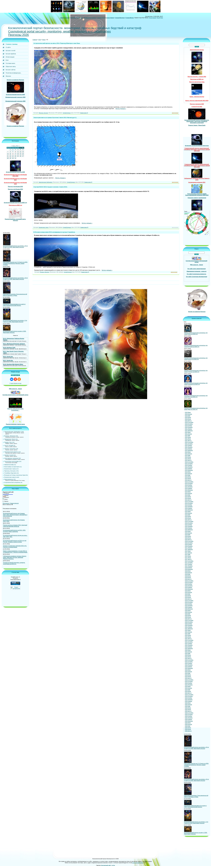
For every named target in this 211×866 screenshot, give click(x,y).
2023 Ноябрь (188, 683)
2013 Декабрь (189, 487)
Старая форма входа (15, 383)
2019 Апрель (188, 592)
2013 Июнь (188, 477)
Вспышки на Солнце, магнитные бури (14, 475)
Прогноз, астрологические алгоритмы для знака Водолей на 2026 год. (195, 346)
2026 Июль (188, 729)
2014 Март (188, 492)
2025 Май (187, 706)
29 (10, 158)
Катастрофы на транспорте (12, 467)
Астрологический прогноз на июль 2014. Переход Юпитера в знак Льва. (57, 43)
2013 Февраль (189, 470)
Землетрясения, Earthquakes (12, 432)
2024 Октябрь (189, 696)
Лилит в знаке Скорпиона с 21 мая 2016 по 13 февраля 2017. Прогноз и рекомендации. (15, 552)
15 (10, 154)
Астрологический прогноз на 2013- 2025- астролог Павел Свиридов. (14, 531)
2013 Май (187, 475)
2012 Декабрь (189, 467)
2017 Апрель (188, 553)
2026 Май (187, 726)
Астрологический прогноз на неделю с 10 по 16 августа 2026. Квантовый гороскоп (15, 278)
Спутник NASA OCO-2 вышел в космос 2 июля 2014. (50, 187)
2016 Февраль (189, 530)
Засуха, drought (8, 445)
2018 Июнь (188, 576)
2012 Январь (188, 449)
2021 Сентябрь (189, 640)
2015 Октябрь (189, 523)
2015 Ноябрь (188, 525)
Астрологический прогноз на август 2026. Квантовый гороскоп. (14, 332)
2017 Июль (188, 558)
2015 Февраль (189, 510)
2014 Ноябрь (188, 505)
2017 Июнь (188, 556)
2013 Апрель (188, 474)
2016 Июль (188, 538)
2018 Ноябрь (188, 584)
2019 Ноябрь (188, 604)
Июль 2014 (15, 146)
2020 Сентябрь (189, 620)
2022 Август (188, 658)
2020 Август (188, 619)
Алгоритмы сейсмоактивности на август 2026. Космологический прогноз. (14, 305)
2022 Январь (188, 647)
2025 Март (188, 703)
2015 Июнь (188, 516)
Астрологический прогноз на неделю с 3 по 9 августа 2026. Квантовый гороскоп (15, 321)
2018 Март (188, 571)
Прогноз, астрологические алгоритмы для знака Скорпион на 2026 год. (195, 384)
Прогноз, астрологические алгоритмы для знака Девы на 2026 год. (195, 409)
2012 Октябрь (189, 464)
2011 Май (187, 436)
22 (10, 156)
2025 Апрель (188, 705)
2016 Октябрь (189, 543)
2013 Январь (188, 469)
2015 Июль (188, 518)
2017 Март (188, 551)
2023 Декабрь (189, 685)
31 (15, 158)
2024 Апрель (188, 688)
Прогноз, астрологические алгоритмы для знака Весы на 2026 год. (195, 396)
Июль (43, 40)
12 (20, 152)
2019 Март (188, 591)
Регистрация (152, 17)
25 (18, 156)
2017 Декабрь (189, 566)
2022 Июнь (188, 655)
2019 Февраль (189, 589)
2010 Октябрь (189, 424)
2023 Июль (188, 677)
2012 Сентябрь (189, 462)
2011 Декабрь (188, 447)
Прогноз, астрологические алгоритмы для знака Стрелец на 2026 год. (195, 371)
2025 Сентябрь (189, 713)
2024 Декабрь (189, 700)
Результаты (6, 503)
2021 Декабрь (189, 645)
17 (15, 154)
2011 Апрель (188, 434)
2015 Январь (188, 508)
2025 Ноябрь (188, 716)
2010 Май (187, 416)
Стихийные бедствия (10, 473)
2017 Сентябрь (189, 561)
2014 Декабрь (189, 507)
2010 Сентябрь (189, 422)
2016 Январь (188, 528)
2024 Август (188, 693)
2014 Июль (188, 498)
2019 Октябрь (189, 602)
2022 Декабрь (189, 665)
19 (20, 154)
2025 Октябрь (189, 714)
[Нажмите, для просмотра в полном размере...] (53, 105)
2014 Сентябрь (189, 502)
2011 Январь (188, 429)
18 (18, 154)
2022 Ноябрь (188, 663)
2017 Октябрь (189, 563)
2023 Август (188, 678)
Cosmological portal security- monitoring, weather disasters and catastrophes (59, 31)
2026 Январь (188, 719)
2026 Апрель (188, 724)
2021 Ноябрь (188, 644)
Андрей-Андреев (67, 113)
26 (20, 156)
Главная (35, 40)
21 (7, 156)
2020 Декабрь (189, 625)
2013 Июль (188, 478)
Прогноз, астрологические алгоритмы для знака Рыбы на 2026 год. (195, 333)
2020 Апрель (188, 612)
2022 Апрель (188, 652)
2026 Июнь (188, 728)
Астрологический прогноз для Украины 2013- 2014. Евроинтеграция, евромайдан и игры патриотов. (15, 515)
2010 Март (188, 412)
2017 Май (187, 554)
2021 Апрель (188, 632)
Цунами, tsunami (9, 455)
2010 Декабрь (189, 427)
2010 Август (188, 421)
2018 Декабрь (189, 586)
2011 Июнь (188, 437)
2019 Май (187, 594)
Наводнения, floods (9, 439)
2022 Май (187, 653)
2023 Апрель (188, 672)
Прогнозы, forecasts (9, 471)
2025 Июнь (188, 708)
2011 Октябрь (189, 444)
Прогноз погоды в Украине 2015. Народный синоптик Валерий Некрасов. (15, 526)
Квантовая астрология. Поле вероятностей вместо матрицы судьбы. (15, 295)
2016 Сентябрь (189, 541)
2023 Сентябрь (189, 680)
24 (15, 156)
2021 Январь (188, 627)
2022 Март (188, 650)
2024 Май (187, 690)
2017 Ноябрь (188, 564)
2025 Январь (188, 701)
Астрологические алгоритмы (12, 482)
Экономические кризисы (11, 452)
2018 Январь (188, 568)
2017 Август (188, 559)
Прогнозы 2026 (18, 35)
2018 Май (187, 574)
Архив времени (8, 479)
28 (7, 158)
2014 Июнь (188, 497)
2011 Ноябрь (188, 445)
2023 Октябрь (189, 681)
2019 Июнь (188, 596)
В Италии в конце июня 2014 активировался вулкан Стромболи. (54, 232)
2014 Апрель (188, 493)
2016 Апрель (188, 533)
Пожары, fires (8, 442)
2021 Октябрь (189, 642)
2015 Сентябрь (189, 521)
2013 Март (188, 472)
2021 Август (188, 639)
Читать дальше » (120, 109)
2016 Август (188, 540)
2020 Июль (188, 617)
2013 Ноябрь (188, 485)
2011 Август (188, 441)
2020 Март (188, 611)
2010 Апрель (188, 414)
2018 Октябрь (189, 582)
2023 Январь (188, 667)
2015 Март (188, 511)
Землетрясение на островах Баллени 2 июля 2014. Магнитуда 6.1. (55, 118)
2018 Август (188, 579)
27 (23, 156)
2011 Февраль (189, 431)
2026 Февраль (189, 721)
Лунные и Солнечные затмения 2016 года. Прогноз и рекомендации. (15, 546)
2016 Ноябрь (188, 544)
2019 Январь (188, 587)
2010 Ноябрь (188, 426)
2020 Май (187, 614)
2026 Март (188, 723)
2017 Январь (188, 548)
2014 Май (187, 495)
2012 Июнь (188, 457)
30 (13, 158)
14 (7, 154)
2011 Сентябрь (189, 442)
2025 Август (188, 711)
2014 (39, 40)
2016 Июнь (188, 536)
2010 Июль (188, 419)
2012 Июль (188, 459)
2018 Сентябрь (189, 581)
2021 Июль (188, 637)
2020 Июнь (188, 615)
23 (13, 156)
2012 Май (187, 455)
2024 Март (188, 686)
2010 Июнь (188, 417)
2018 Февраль (189, 569)
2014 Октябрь (189, 503)
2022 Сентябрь (189, 660)
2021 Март (188, 630)
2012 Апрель (188, 454)
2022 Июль (188, 657)
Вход (158, 17)
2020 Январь (188, 607)
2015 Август (188, 520)
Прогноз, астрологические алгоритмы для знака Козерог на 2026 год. (195, 359)
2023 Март (188, 670)
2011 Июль (188, 439)
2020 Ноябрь (188, 624)
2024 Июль (188, 691)
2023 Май (187, 673)
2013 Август (188, 480)
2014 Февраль (189, 490)
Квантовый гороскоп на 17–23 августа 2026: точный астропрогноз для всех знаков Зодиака (15, 264)
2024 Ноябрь (188, 698)
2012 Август (188, 460)
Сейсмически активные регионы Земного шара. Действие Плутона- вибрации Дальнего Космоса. (14, 558)
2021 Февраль (189, 629)
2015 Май (187, 515)
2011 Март (188, 432)
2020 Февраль (189, 609)
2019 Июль (188, 597)
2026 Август (188, 731)
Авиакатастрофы (9, 465)
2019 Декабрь (189, 606)
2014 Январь (188, 488)
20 (23, 154)
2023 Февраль (189, 668)
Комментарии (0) (84, 113)
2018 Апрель (188, 573)
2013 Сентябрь (189, 482)
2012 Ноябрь (188, 465)
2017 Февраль (189, 549)
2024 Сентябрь (189, 695)
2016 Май (187, 535)
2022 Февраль (189, 648)
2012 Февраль (189, 450)
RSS (161, 17)
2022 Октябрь (189, 662)
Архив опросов (14, 503)
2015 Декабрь (189, 526)
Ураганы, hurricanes (9, 449)
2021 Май (187, 634)
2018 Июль (188, 578)
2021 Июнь (188, 635)
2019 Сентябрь (189, 601)
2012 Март (188, 452)
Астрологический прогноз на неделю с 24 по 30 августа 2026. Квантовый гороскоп (15, 246)
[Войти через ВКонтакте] (11, 379)
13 (23, 152)
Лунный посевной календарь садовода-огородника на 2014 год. (14, 563)
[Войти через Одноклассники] (19, 379)
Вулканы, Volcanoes (9, 436)
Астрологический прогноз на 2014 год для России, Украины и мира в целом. (14, 541)
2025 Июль (188, 710)
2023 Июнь (188, 675)
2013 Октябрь (189, 483)
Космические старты (10, 469)
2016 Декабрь (189, 546)
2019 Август (188, 599)
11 (18, 152)
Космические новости (10, 477)
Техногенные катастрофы (11, 461)
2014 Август (188, 500)
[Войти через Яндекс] (15, 379)
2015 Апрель (188, 513)
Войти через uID (15, 375)
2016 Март (188, 531)
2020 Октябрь (189, 622)
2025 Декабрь (189, 718)
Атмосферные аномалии (11, 458)
